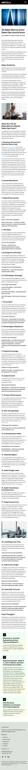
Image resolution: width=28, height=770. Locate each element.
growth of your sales (15, 380)
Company (5, 743)
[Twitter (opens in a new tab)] (2, 757)
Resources (6, 741)
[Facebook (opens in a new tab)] (5, 757)
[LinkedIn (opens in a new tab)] (8, 757)
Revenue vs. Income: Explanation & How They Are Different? (11, 640)
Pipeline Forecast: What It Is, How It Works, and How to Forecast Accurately (13, 663)
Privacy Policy (15, 764)
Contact (5, 746)
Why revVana (6, 739)
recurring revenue (11, 147)
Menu (25, 2)
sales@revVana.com (7, 751)
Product (5, 737)
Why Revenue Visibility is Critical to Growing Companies (11, 705)
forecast (3, 156)
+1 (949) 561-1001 (6, 753)
